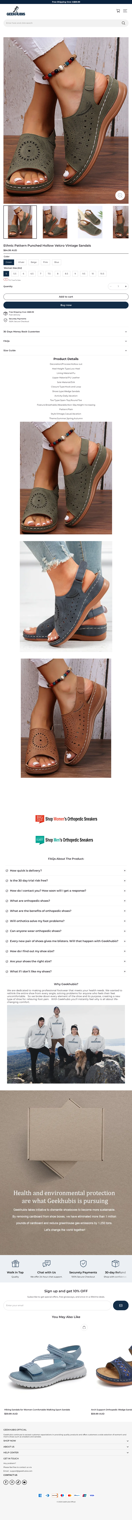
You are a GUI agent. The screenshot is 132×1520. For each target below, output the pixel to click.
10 (93, 273)
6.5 (32, 273)
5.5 (14, 273)
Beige (34, 262)
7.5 (49, 273)
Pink (45, 262)
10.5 (102, 273)
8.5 (66, 273)
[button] (125, 10)
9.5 (83, 273)
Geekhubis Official (68, 1502)
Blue (56, 262)
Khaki (21, 262)
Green (9, 262)
